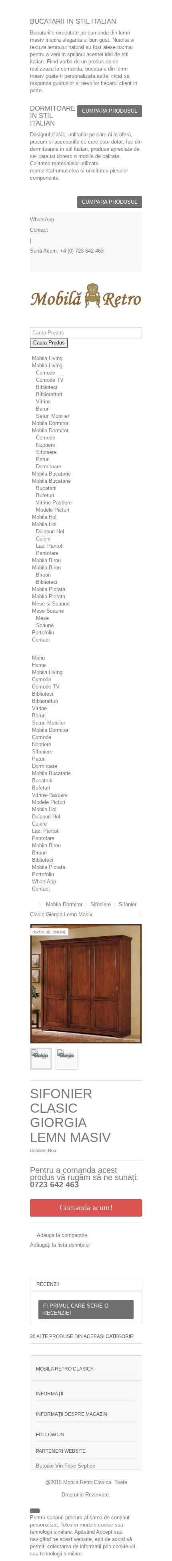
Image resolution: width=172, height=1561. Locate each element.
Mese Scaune (48, 611)
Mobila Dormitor (50, 430)
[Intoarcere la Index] (32, 905)
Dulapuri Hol (50, 531)
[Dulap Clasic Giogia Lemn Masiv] (41, 1058)
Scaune (45, 625)
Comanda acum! (86, 1207)
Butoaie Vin (49, 1466)
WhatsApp (42, 220)
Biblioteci (46, 387)
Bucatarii (46, 488)
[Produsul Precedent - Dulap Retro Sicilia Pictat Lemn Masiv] (134, 914)
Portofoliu (43, 633)
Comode (45, 373)
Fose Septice (79, 1466)
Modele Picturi (52, 510)
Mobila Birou (46, 568)
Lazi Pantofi (50, 546)
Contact (39, 230)
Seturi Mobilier (52, 416)
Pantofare (47, 553)
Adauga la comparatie (62, 1235)
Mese (42, 618)
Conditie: (38, 1150)
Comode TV (50, 380)
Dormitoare (48, 467)
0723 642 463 (54, 1184)
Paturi (43, 459)
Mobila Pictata (48, 596)
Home (39, 665)
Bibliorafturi (49, 394)
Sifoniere (46, 452)
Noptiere (45, 445)
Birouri (43, 575)
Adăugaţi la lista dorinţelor (60, 1245)
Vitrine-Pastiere (54, 503)
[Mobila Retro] (86, 296)
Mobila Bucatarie (51, 481)
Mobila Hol (44, 524)
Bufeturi (45, 495)
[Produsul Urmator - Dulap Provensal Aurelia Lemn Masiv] (140, 914)
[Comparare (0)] (136, 266)
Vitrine (43, 402)
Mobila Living (47, 365)
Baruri (43, 409)
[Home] (34, 351)
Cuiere (43, 539)
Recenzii (47, 1284)
